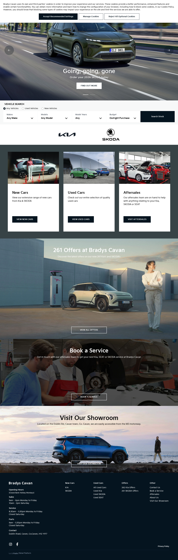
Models (44, 114)
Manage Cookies (91, 16)
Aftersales (154, 494)
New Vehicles (50, 108)
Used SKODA (99, 494)
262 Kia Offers (128, 487)
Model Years (81, 114)
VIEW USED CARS (81, 219)
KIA (67, 487)
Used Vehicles (31, 108)
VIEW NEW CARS (25, 219)
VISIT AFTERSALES (137, 219)
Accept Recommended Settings (58, 16)
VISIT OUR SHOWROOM (89, 464)
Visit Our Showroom (159, 501)
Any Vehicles (12, 108)
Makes (10, 114)
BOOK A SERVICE (89, 397)
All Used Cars (99, 487)
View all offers (89, 330)
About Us (154, 497)
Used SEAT (98, 497)
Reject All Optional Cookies (122, 16)
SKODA (68, 491)
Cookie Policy (167, 7)
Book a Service (156, 491)
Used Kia (97, 491)
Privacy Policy (163, 546)
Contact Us (155, 487)
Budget (113, 114)
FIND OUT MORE (89, 86)
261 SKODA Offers (130, 491)
